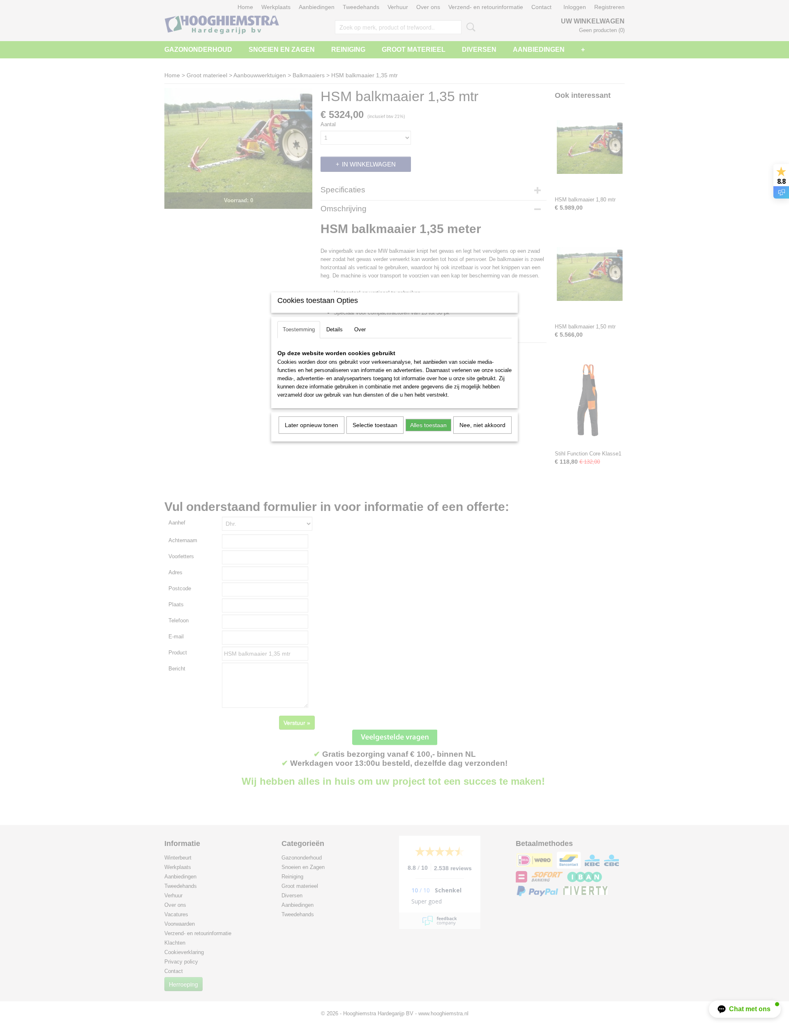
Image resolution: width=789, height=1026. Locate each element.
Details (334, 329)
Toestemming (299, 329)
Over (360, 329)
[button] (745, 1009)
